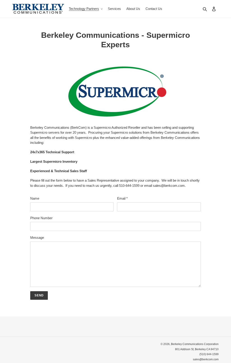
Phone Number (41, 218)
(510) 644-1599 (209, 354)
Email (122, 198)
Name (34, 198)
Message (37, 237)
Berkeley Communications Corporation (195, 344)
